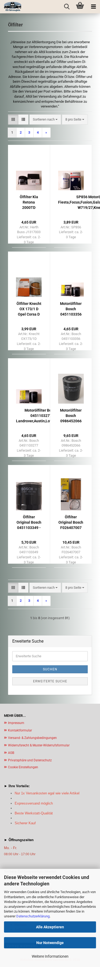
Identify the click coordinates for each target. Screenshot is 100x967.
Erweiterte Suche (50, 681)
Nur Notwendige (50, 943)
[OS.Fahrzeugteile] (10, 6)
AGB (11, 753)
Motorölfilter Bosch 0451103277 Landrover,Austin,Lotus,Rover (41, 415)
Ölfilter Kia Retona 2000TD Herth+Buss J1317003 (29, 202)
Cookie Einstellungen (23, 767)
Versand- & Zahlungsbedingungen (32, 738)
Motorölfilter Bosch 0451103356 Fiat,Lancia (71, 309)
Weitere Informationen (50, 956)
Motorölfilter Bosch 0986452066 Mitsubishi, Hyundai (71, 416)
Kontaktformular (20, 730)
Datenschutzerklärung (33, 916)
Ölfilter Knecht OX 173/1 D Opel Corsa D (29, 308)
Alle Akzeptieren (50, 927)
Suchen (50, 669)
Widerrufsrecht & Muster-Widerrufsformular (39, 745)
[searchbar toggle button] (66, 6)
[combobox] (45, 119)
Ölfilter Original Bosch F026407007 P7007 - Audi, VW (70, 522)
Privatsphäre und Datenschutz (30, 760)
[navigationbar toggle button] (93, 6)
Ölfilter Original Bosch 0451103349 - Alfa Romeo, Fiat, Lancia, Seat (29, 522)
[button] (13, 119)
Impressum (16, 723)
